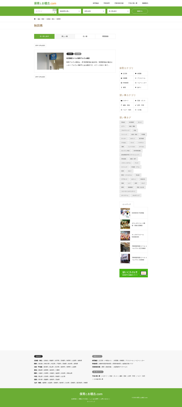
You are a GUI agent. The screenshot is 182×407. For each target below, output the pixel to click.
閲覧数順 (105, 36)
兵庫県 (46, 373)
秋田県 (69, 360)
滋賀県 (58, 373)
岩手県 (57, 360)
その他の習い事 (98, 379)
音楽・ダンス (141, 100)
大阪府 (40, 373)
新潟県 (46, 367)
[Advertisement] (75, 95)
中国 (35, 376)
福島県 (80, 360)
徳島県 (52, 379)
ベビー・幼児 (127, 110)
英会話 (123, 122)
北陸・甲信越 (38, 367)
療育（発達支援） (107, 367)
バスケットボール (126, 163)
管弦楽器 (123, 159)
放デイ (139, 87)
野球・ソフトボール (126, 175)
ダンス (140, 122)
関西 (35, 373)
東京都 (40, 363)
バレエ (132, 142)
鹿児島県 (79, 382)
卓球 (136, 183)
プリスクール (141, 78)
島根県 (58, 376)
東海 (35, 370)
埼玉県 (53, 363)
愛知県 (40, 370)
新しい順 (65, 36)
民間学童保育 (117, 363)
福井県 (63, 367)
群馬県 (76, 363)
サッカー (123, 138)
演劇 (122, 146)
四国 (35, 379)
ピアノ (123, 126)
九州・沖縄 (37, 382)
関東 (35, 363)
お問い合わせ (105, 399)
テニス (136, 163)
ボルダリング (136, 195)
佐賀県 (50, 382)
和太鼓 (137, 175)
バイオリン (141, 142)
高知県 (58, 379)
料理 (122, 171)
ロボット (132, 138)
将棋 (122, 183)
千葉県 (59, 363)
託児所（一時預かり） (105, 360)
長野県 (69, 367)
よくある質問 (94, 399)
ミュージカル (131, 146)
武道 (135, 130)
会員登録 (74, 399)
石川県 (57, 367)
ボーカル (141, 146)
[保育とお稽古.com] (45, 3)
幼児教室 (131, 122)
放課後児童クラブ (127, 363)
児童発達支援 (119, 3)
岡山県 (40, 376)
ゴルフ (143, 183)
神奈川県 (46, 363)
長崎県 (56, 382)
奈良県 (63, 373)
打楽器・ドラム (135, 167)
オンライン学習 (125, 150)
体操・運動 (132, 126)
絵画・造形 (134, 134)
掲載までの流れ (83, 399)
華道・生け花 (140, 187)
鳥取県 (52, 376)
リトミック (124, 134)
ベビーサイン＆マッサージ (128, 191)
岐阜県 (52, 370)
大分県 (67, 382)
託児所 (125, 73)
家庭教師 (130, 187)
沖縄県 (86, 382)
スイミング (124, 167)
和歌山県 (69, 373)
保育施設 (96, 3)
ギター (129, 171)
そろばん (123, 142)
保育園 (139, 73)
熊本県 (62, 382)
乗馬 (122, 187)
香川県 (40, 379)
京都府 (52, 373)
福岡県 (44, 382)
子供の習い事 (132, 3)
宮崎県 (73, 382)
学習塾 (143, 134)
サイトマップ (91, 401)
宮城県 (63, 360)
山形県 (74, 360)
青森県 (51, 360)
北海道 (46, 360)
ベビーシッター (142, 83)
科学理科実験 (137, 150)
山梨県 (74, 367)
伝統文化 (142, 179)
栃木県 (70, 363)
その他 (139, 110)
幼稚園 (125, 78)
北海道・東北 (38, 360)
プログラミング (125, 130)
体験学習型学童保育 (105, 363)
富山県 (51, 367)
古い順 (85, 36)
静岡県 (46, 370)
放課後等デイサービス (120, 367)
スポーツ (125, 100)
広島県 (46, 376)
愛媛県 (46, 379)
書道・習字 (133, 159)
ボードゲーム (124, 195)
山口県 (63, 376)
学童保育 (107, 3)
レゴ (129, 183)
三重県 (58, 370)
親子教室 (141, 138)
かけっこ (133, 179)
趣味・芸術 (126, 105)
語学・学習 (140, 105)
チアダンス (124, 179)
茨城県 (65, 363)
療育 (124, 87)
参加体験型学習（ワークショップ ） (130, 154)
